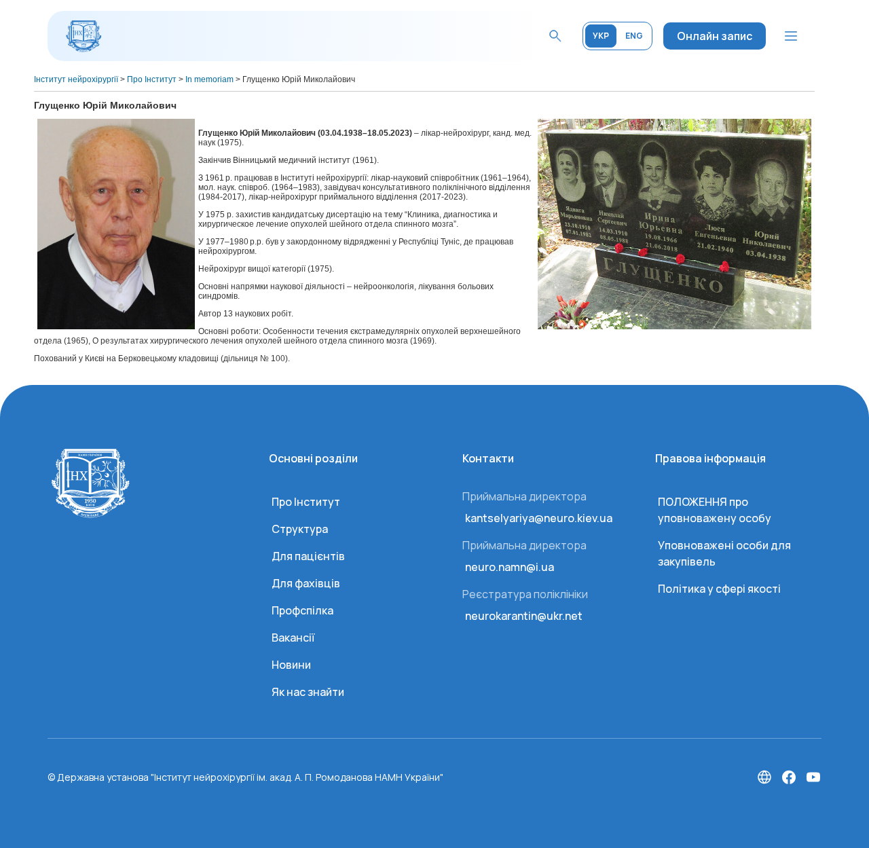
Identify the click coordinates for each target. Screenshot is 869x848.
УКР (601, 35)
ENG (634, 35)
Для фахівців (306, 583)
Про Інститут (306, 501)
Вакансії (293, 637)
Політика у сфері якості (719, 588)
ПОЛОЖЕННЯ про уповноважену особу (714, 510)
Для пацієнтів (308, 556)
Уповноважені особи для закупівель (724, 553)
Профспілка (302, 610)
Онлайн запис (714, 36)
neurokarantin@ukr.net (524, 615)
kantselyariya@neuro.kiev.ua (538, 518)
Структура (300, 528)
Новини (291, 664)
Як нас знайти (308, 691)
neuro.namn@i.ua (509, 566)
